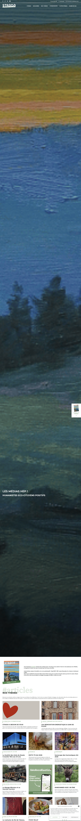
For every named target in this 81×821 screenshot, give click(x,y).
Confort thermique (47, 721)
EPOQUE (19, 721)
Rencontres (6, 784)
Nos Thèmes (44, 6)
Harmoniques (59, 751)
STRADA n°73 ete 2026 (11, 682)
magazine (33, 666)
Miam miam (32, 816)
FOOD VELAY (33, 820)
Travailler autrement (61, 784)
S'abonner (62, 1)
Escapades (69, 784)
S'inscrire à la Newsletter (72, 1)
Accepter (55, 817)
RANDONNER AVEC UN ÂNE (65, 787)
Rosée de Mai (72, 6)
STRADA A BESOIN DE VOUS (13, 724)
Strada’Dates (54, 6)
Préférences (74, 817)
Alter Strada (63, 6)
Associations (6, 751)
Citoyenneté (13, 721)
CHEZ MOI (60, 721)
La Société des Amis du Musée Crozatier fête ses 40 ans (14, 756)
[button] (78, 806)
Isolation (55, 721)
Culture (15, 751)
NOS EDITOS (32, 751)
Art (11, 751)
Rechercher (54, 1)
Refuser (65, 817)
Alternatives (6, 721)
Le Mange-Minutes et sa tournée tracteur (11, 788)
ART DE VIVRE (14, 816)
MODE (4, 816)
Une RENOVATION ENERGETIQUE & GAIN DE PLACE (57, 725)
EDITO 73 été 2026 (35, 755)
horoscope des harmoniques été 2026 (66, 756)
